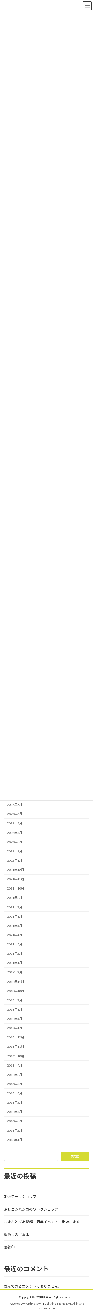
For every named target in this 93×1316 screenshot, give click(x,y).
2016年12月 (15, 1037)
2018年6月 (14, 1009)
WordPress (31, 1303)
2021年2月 (14, 953)
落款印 (9, 1247)
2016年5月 (14, 1102)
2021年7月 (14, 907)
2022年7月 (14, 805)
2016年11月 (15, 1047)
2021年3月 (14, 944)
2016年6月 (14, 1093)
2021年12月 (15, 870)
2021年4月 (14, 935)
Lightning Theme (54, 1303)
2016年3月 (14, 1121)
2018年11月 (15, 981)
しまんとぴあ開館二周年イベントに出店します (42, 1222)
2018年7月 (14, 1000)
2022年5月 (14, 823)
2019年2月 (14, 972)
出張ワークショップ (20, 1196)
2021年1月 (14, 963)
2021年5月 (14, 926)
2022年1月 (14, 860)
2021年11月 (15, 879)
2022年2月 (14, 851)
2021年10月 (15, 888)
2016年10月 (15, 1056)
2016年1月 (14, 1140)
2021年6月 (14, 916)
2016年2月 (14, 1130)
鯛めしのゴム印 (16, 1234)
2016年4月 (14, 1112)
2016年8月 (14, 1075)
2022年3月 (14, 842)
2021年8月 (14, 898)
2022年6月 (14, 814)
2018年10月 (15, 991)
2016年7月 (14, 1084)
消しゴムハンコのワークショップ (31, 1209)
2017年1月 (14, 1028)
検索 (75, 1156)
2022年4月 (14, 832)
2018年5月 (14, 1019)
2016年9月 (14, 1065)
